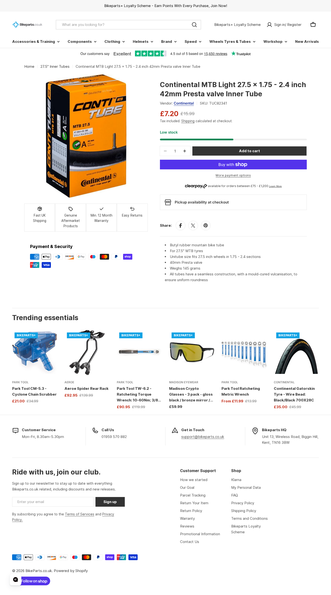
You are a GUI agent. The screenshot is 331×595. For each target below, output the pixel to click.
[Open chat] (15, 579)
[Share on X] (193, 225)
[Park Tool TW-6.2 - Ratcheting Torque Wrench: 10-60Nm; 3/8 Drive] (139, 352)
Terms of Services (79, 514)
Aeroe (69, 382)
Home (29, 66)
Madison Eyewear (183, 382)
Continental (184, 103)
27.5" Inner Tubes (55, 66)
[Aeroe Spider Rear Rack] (87, 352)
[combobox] (128, 25)
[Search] (194, 25)
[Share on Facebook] (180, 225)
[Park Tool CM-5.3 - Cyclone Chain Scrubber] (34, 352)
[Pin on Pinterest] (206, 225)
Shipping (188, 121)
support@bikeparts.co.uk (202, 436)
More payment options (233, 175)
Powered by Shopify (71, 570)
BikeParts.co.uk (38, 570)
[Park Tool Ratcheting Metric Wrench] (244, 352)
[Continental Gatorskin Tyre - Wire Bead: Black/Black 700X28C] (296, 352)
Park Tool (20, 382)
